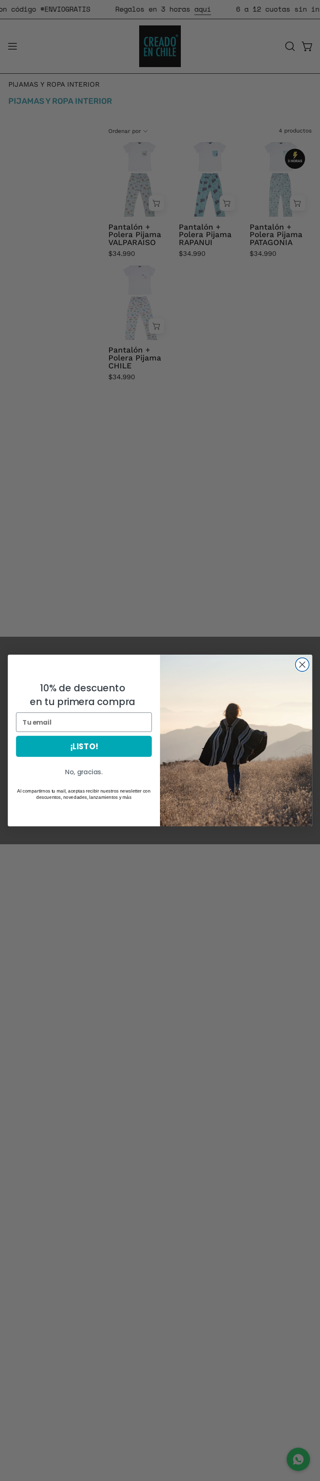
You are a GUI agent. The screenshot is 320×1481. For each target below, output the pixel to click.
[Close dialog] (302, 664)
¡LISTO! (84, 746)
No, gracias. (83, 772)
